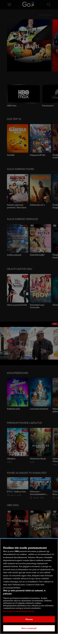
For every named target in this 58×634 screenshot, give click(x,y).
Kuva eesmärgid (29, 628)
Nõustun (29, 619)
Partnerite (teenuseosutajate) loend (18, 611)
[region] (29, 586)
